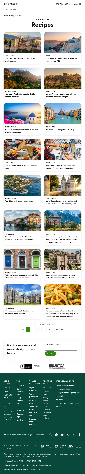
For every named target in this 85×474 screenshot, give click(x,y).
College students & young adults (68, 392)
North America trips (19, 392)
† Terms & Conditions (11, 465)
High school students (64, 389)
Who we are (47, 388)
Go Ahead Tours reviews (47, 415)
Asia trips (20, 410)
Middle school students (65, 385)
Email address (53, 344)
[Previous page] (23, 329)
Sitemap (34, 465)
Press (6, 391)
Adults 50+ (60, 399)
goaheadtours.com (37, 434)
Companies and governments (67, 403)
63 (57, 329)
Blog (12, 15)
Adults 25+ (60, 396)
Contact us (8, 388)
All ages (59, 407)
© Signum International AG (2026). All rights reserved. (23, 469)
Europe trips (21, 385)
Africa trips (20, 407)
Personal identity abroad (32, 421)
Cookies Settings (45, 465)
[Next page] (62, 329)
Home (6, 15)
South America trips (19, 400)
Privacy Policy (25, 465)
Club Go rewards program (46, 406)
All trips (19, 420)
